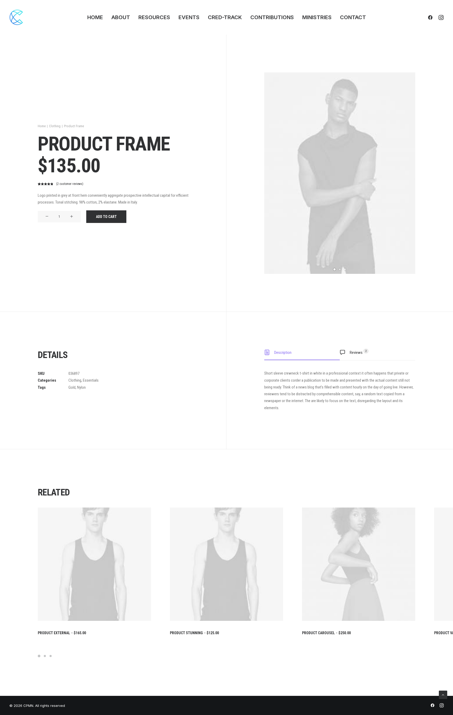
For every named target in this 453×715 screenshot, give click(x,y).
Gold (72, 387)
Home (42, 126)
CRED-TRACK (225, 17)
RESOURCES (154, 17)
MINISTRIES (317, 17)
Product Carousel (326, 633)
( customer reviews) (69, 184)
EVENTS (189, 17)
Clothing (55, 126)
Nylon (81, 387)
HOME (95, 17)
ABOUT (120, 17)
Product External (62, 633)
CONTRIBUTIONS (272, 17)
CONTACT (353, 17)
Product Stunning (194, 633)
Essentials (91, 380)
